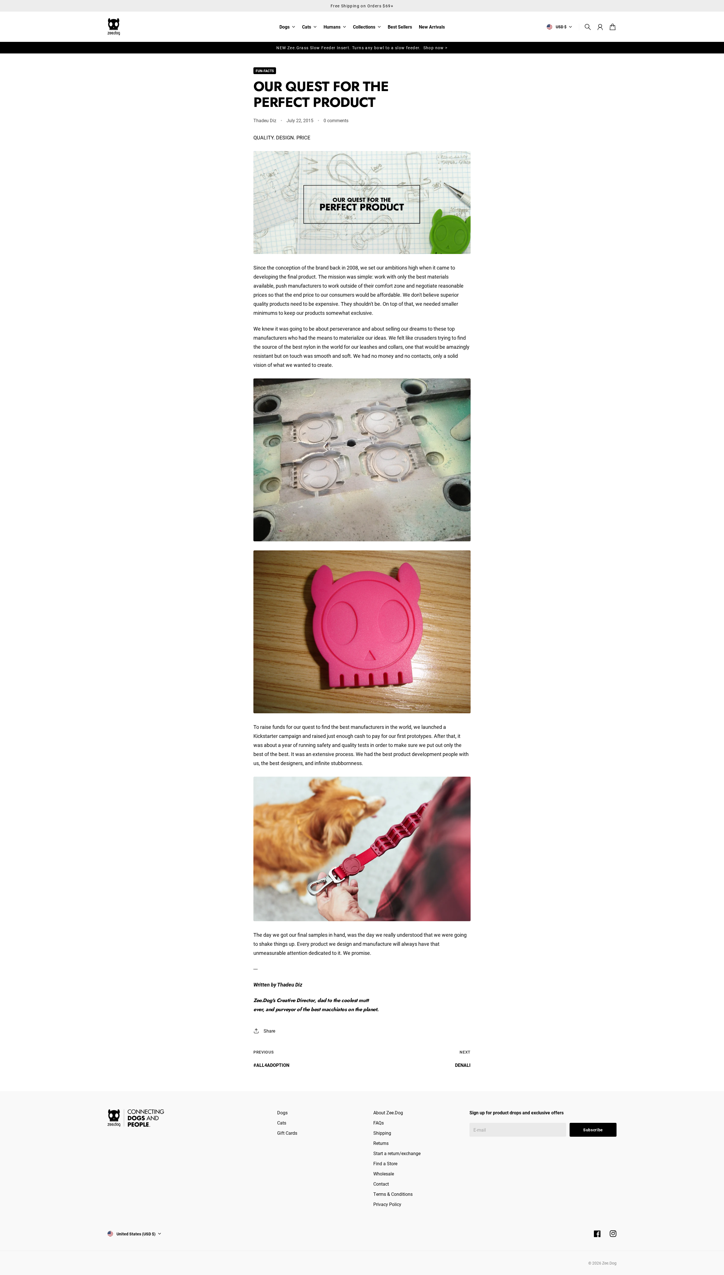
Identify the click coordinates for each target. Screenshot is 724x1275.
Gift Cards (287, 1133)
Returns (381, 1143)
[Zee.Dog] (113, 26)
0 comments (336, 120)
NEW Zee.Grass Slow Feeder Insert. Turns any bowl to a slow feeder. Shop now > (361, 47)
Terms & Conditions (393, 1194)
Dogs (284, 27)
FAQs (378, 1123)
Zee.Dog (609, 1263)
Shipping (382, 1133)
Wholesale (383, 1174)
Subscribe (593, 1129)
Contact (381, 1184)
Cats (306, 27)
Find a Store (385, 1163)
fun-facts (265, 70)
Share (269, 1031)
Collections (364, 27)
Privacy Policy (387, 1204)
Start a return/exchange (397, 1153)
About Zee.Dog (388, 1112)
